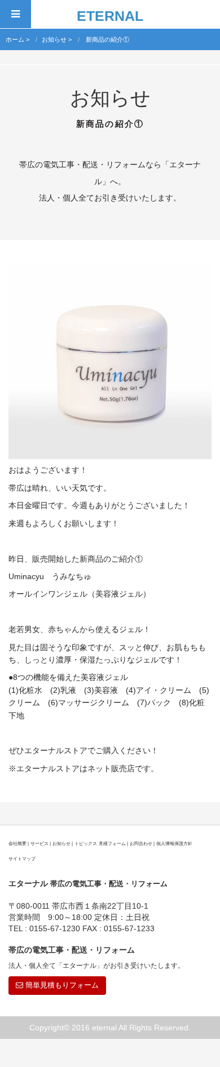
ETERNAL (110, 16)
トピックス (85, 843)
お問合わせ (141, 843)
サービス (39, 843)
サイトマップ (22, 858)
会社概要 (17, 843)
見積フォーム (112, 843)
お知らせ (54, 39)
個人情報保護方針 (174, 843)
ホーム (15, 39)
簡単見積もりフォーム (61, 985)
